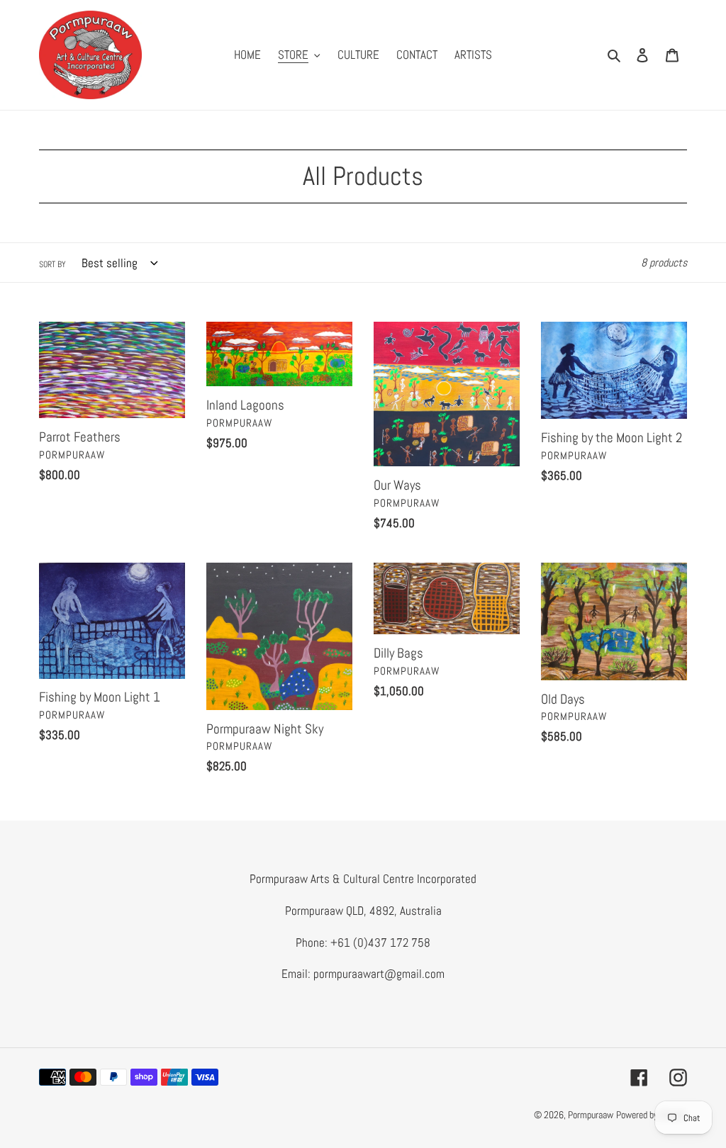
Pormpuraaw (590, 1114)
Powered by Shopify (651, 1114)
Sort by (52, 264)
